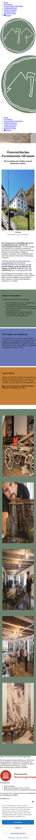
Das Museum (8, 4)
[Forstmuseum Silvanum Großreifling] (18, 446)
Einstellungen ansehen (18, 833)
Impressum (25, 837)
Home (6, 2)
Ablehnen (18, 828)
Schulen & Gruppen (10, 10)
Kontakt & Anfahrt (10, 13)
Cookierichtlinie (11, 837)
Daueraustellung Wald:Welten (13, 6)
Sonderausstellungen (10, 8)
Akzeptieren (18, 822)
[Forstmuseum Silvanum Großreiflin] (18, 713)
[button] (33, 802)
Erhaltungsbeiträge (10, 11)
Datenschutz (19, 837)
